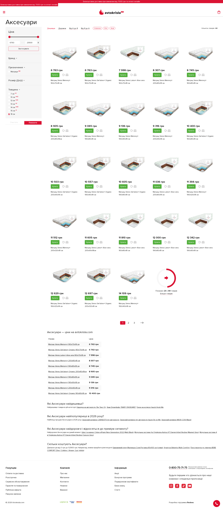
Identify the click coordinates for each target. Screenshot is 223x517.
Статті (117, 490)
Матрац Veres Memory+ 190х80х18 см (94, 137)
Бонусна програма (123, 477)
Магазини (64, 477)
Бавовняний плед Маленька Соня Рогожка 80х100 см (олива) (138, 447)
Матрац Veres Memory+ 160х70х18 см (60, 81)
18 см (13, 114)
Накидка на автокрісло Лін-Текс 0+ (91, 407)
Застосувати (23, 49)
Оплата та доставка (15, 473)
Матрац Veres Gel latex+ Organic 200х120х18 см (98, 304)
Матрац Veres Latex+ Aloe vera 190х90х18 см (200, 249)
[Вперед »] (142, 323)
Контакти (64, 481)
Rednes (190, 502)
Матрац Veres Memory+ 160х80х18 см (196, 81)
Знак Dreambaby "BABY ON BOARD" (121, 407)
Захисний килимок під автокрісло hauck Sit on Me (140, 420)
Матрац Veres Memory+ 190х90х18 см (128, 137)
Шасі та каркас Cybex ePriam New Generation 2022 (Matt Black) (108, 432)
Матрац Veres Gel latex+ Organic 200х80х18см (64, 137)
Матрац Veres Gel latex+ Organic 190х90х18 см (98, 193)
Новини (63, 486)
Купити (55, 75)
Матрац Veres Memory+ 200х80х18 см (162, 81)
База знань (120, 486)
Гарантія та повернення (17, 486)
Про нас (63, 473)
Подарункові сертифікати (126, 481)
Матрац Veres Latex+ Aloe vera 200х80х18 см (166, 193)
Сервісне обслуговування (17, 481)
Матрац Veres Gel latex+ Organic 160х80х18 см (200, 137)
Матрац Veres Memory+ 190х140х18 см (128, 304)
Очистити (14, 122)
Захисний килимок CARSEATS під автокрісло (100, 420)
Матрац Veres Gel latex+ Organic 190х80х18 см (132, 193)
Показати (33, 123)
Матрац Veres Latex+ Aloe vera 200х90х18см (97, 249)
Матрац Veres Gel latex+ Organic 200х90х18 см (64, 193)
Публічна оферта (13, 490)
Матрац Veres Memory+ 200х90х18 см (162, 137)
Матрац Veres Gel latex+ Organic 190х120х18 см (64, 304)
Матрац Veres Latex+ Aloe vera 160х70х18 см (131, 81)
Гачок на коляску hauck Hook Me (150, 407)
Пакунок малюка (13, 494)
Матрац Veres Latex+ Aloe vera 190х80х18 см (166, 249)
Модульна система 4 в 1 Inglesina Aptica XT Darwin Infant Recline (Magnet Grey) (166, 432)
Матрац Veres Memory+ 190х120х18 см (196, 193)
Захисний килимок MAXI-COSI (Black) (176, 420)
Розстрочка (11, 477)
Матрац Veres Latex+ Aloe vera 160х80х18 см (131, 249)
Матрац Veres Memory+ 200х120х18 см (60, 249)
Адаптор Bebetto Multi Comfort (177, 447)
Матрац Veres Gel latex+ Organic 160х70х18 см (98, 81)
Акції (117, 473)
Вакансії (63, 490)
